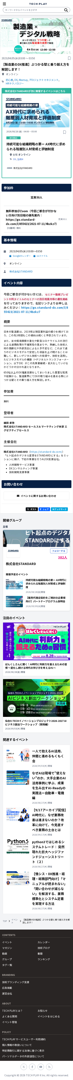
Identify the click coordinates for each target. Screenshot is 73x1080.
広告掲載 (7, 988)
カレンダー (44, 942)
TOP (5, 921)
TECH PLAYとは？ (12, 1010)
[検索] (66, 10)
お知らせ (42, 1010)
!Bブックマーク (59, 509)
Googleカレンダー (22, 255)
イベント (14, 921)
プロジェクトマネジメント (44, 80)
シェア (46, 509)
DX (16, 80)
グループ (7, 959)
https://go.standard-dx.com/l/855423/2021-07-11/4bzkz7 (36, 309)
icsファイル (42, 255)
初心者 (9, 80)
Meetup (23, 80)
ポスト (33, 509)
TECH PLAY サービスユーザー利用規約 (24, 1039)
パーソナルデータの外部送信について (23, 1056)
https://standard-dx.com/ (46, 451)
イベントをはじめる (49, 1016)
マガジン (7, 948)
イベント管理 (9, 1022)
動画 (4, 953)
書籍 (40, 953)
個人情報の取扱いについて (17, 1045)
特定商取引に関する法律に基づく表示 (23, 1050)
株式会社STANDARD (21, 271)
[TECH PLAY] (38, 4)
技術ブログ (44, 948)
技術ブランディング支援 (15, 982)
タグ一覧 (7, 965)
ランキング (44, 959)
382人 (62, 557)
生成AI (20, 159)
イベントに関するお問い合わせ (38, 496)
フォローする (58, 550)
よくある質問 (9, 1016)
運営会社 (7, 993)
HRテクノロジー (15, 83)
